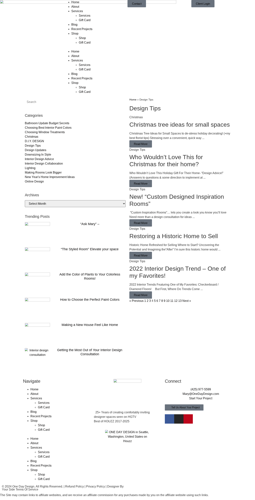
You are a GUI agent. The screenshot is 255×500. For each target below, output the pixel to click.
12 (176, 300)
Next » (186, 300)
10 (168, 300)
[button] (96, 47)
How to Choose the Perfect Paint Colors (89, 299)
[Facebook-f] (169, 419)
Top (246, 491)
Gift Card (85, 20)
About (75, 6)
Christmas (136, 117)
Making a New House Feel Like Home (90, 325)
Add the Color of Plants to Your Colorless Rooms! (89, 276)
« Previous (136, 300)
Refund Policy (74, 486)
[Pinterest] (188, 419)
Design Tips (137, 149)
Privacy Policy (95, 486)
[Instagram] (179, 419)
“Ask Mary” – (89, 224)
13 (180, 300)
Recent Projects (81, 29)
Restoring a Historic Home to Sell (173, 236)
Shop (74, 33)
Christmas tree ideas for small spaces (179, 124)
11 (171, 300)
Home (75, 2)
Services (77, 11)
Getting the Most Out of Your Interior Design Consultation (89, 352)
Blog (74, 24)
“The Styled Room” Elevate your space (90, 249)
